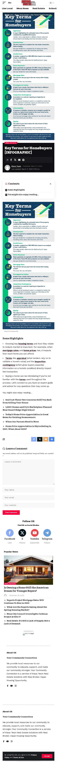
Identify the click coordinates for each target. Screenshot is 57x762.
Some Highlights (16, 190)
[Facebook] (10, 536)
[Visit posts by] (5, 595)
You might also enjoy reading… (23, 195)
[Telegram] (47, 536)
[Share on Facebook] (11, 160)
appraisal (21, 358)
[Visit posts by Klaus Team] (7, 167)
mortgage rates (11, 350)
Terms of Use (18, 757)
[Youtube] (35, 536)
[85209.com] (28, 3)
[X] (22, 536)
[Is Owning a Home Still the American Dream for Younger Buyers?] (28, 570)
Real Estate (11, 143)
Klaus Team (16, 166)
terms (22, 379)
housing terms (25, 344)
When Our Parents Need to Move (22, 422)
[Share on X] (15, 160)
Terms (8, 358)
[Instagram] (15, 686)
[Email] (19, 160)
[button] (47, 756)
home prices (30, 350)
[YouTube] (11, 686)
